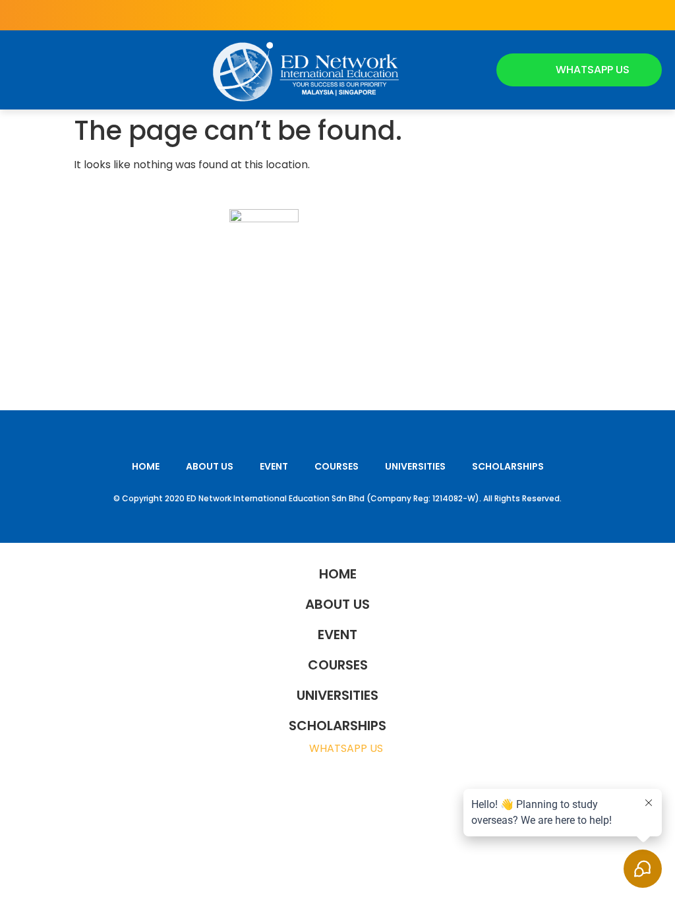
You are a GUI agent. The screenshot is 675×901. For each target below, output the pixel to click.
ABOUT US (209, 466)
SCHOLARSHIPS (508, 466)
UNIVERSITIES (415, 466)
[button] (25, 70)
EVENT (274, 466)
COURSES (336, 466)
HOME (146, 466)
